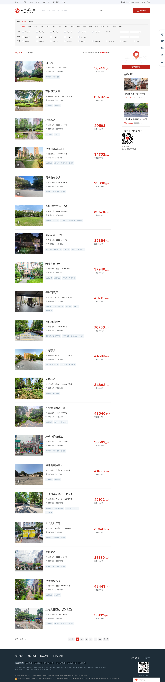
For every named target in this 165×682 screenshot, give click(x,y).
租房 (31, 2)
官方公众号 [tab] (135, 658)
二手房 (24, 2)
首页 (16, 639)
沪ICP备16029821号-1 (46, 678)
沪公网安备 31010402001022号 (28, 678)
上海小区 (23, 639)
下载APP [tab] (147, 658)
